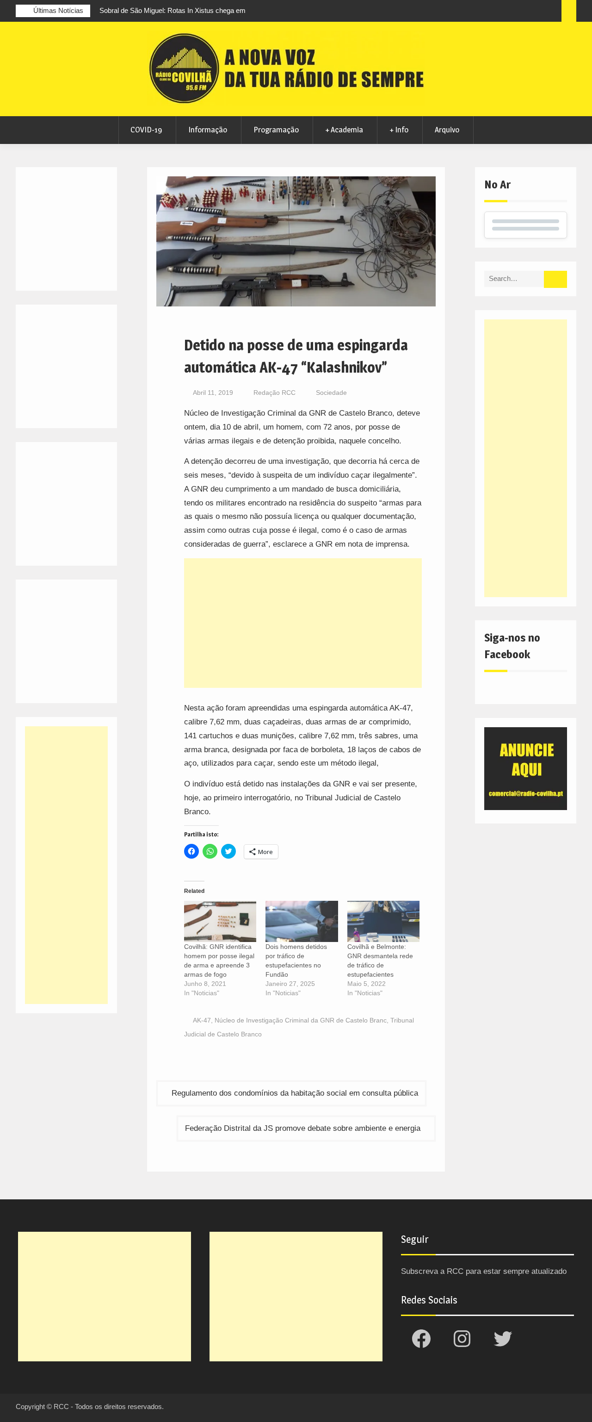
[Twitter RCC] (517, 12)
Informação (207, 129)
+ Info (398, 129)
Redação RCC (274, 392)
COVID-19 (146, 129)
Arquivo (447, 129)
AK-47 (202, 1020)
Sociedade (331, 392)
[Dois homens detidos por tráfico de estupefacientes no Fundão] (301, 921)
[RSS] (534, 12)
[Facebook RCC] (483, 12)
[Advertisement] (303, 623)
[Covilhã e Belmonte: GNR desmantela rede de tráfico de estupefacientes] (383, 921)
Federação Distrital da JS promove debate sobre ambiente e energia (302, 1128)
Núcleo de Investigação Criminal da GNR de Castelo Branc (301, 1020)
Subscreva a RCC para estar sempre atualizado (484, 1271)
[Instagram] (500, 12)
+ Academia (344, 129)
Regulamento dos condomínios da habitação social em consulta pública (295, 1093)
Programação (276, 129)
